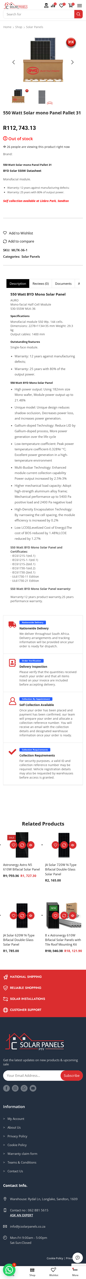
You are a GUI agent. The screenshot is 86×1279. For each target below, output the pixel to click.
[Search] (78, 14)
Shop (18, 27)
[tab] (17, 283)
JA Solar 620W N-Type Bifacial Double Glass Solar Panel (18, 939)
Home (7, 27)
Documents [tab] (63, 283)
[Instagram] (15, 1088)
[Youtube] (33, 1088)
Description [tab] (18, 283)
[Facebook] (6, 1088)
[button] (46, 5)
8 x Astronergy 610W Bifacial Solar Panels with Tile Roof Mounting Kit (63, 939)
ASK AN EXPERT (21, 1215)
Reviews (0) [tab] (41, 283)
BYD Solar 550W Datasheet (22, 171)
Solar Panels (34, 27)
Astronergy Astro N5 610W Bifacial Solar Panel (21, 867)
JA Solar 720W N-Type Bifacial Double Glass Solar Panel (60, 869)
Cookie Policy (55, 1258)
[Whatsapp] (24, 1088)
